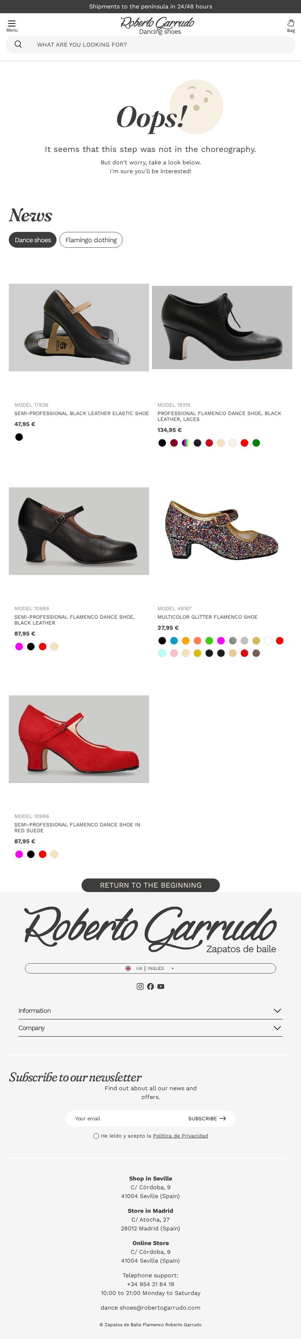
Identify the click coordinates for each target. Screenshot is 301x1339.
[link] (19, 437)
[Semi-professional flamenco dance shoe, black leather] (79, 531)
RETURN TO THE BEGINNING (151, 885)
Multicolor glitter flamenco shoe (207, 617)
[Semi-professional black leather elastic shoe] (79, 327)
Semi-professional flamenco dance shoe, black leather (74, 620)
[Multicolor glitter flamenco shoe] (222, 531)
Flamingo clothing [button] (91, 240)
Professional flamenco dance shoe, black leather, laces (219, 416)
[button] (289, 26)
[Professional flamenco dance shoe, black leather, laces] (222, 327)
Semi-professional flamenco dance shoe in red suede (77, 827)
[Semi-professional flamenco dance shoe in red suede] (79, 739)
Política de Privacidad (180, 1136)
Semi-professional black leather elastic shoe (81, 413)
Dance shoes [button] (33, 240)
